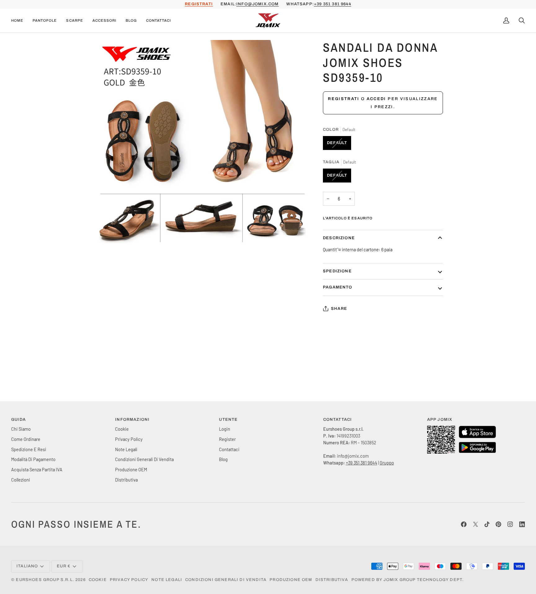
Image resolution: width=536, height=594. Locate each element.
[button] (44, 21)
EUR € (63, 566)
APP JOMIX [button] (440, 419)
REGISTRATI (199, 4)
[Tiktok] (487, 524)
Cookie (122, 429)
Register (227, 439)
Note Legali (126, 449)
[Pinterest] (498, 524)
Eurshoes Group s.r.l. (45, 580)
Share (339, 308)
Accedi (376, 99)
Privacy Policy (129, 439)
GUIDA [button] (18, 419)
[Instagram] (510, 524)
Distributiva (126, 479)
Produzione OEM (131, 469)
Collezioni (20, 479)
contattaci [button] (337, 419)
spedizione (337, 271)
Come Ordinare (25, 439)
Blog (223, 459)
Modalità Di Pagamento (33, 459)
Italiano (27, 566)
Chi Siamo (21, 429)
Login (224, 429)
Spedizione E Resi (28, 449)
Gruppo (387, 462)
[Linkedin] (522, 524)
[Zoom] (104, 246)
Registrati (343, 99)
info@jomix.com (257, 4)
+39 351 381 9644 (332, 4)
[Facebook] (464, 524)
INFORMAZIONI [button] (132, 419)
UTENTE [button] (228, 419)
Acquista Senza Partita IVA (36, 469)
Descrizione (339, 238)
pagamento (337, 287)
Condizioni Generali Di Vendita (144, 459)
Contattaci (229, 449)
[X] (475, 524)
